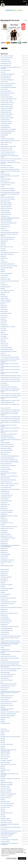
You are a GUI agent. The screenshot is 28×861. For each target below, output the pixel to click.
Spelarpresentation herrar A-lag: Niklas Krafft (10, 420)
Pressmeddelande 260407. (6, 76)
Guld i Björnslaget (4, 135)
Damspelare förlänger (5, 119)
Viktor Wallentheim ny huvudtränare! (8, 465)
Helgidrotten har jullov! (5, 770)
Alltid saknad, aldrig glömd (6, 221)
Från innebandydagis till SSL (6, 347)
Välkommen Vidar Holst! (5, 355)
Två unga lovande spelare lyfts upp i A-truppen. (10, 640)
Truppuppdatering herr (5, 226)
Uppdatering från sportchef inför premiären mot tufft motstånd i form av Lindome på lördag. (10, 643)
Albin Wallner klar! (4, 454)
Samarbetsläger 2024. (5, 491)
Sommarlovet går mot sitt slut (7, 57)
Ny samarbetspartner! (5, 95)
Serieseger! (3, 248)
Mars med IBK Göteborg (5, 77)
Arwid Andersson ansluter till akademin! (9, 387)
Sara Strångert (4, 336)
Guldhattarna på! (4, 241)
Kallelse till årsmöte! (5, 678)
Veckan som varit (4, 284)
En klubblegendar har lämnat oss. (7, 560)
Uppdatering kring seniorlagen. (7, 705)
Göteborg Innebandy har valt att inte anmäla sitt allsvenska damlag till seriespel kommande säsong (10, 692)
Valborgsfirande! (4, 502)
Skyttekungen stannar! (5, 59)
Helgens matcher (4, 258)
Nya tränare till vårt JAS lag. (6, 697)
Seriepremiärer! (4, 383)
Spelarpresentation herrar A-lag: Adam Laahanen (11, 393)
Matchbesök (3, 256)
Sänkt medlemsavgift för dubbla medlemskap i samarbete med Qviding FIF (10, 218)
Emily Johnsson (4, 307)
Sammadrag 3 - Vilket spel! (6, 577)
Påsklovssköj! (3, 228)
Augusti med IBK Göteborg (6, 133)
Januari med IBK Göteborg (6, 91)
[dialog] (14, 853)
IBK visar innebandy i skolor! (6, 620)
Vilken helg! (3, 244)
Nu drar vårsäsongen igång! (6, 273)
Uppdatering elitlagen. (5, 731)
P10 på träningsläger (5, 125)
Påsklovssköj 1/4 (4, 506)
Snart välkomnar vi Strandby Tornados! (9, 434)
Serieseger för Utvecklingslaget (7, 79)
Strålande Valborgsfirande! (6, 500)
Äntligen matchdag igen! (5, 554)
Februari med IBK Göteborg (6, 85)
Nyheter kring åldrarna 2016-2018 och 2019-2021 (10, 140)
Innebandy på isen (4, 556)
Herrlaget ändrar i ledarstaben (7, 108)
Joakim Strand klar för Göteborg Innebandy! (9, 663)
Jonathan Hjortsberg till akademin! (7, 458)
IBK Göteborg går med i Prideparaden (8, 479)
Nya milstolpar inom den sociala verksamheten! (10, 736)
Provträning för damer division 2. (7, 695)
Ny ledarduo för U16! (5, 180)
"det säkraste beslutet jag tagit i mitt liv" (9, 222)
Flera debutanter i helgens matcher (8, 263)
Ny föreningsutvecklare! (5, 645)
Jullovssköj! (3, 282)
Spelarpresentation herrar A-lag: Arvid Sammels (10, 379)
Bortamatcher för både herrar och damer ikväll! (10, 778)
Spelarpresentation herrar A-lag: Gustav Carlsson (11, 377)
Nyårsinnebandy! (4, 758)
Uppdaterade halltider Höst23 (7, 630)
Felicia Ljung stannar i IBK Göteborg (8, 182)
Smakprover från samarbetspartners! (8, 793)
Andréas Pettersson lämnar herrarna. (8, 764)
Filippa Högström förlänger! (6, 202)
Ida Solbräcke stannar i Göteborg (7, 188)
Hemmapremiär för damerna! (7, 812)
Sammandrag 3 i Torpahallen (6, 584)
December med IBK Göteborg (7, 96)
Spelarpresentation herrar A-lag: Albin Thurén (10, 404)
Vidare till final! (4, 330)
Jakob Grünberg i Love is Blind (7, 246)
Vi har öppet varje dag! (5, 788)
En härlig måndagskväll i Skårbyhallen (8, 87)
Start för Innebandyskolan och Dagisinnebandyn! (11, 827)
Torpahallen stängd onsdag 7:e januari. (9, 98)
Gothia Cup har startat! (5, 756)
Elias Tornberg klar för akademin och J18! (9, 459)
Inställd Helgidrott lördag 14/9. (7, 436)
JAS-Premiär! (3, 816)
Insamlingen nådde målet (6, 112)
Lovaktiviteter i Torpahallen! (6, 760)
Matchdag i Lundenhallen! (6, 792)
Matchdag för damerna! (5, 619)
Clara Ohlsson (3, 322)
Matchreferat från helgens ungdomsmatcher (10, 232)
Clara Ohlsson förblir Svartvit (6, 150)
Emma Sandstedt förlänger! (6, 204)
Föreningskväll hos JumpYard (6, 121)
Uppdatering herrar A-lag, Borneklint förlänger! (10, 489)
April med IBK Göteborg (5, 70)
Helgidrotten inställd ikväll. (6, 300)
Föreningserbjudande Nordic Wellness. (9, 601)
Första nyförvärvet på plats (6, 165)
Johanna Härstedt (4, 334)
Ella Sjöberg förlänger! (5, 210)
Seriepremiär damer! (5, 632)
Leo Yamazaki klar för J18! (6, 487)
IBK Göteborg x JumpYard (6, 286)
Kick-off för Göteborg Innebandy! (7, 446)
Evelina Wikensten (4, 338)
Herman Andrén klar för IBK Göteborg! (8, 670)
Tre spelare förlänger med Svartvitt (8, 152)
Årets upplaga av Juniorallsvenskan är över (9, 252)
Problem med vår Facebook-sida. (7, 603)
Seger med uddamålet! (5, 302)
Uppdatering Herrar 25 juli (6, 63)
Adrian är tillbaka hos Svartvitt (7, 55)
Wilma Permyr (3, 341)
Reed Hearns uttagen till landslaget (8, 83)
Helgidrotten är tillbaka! (5, 752)
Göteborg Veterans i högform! (7, 349)
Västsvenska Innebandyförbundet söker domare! (11, 831)
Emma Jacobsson (4, 317)
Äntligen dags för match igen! (6, 782)
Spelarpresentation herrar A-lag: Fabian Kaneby (10, 416)
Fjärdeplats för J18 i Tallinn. (6, 214)
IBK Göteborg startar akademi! (7, 510)
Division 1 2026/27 (4, 89)
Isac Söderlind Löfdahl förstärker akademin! (10, 456)
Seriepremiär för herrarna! (6, 820)
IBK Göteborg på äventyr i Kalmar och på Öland (10, 192)
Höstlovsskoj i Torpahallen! (6, 790)
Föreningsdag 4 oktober (5, 127)
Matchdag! (3, 136)
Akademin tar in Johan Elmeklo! (7, 444)
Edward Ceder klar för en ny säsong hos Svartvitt (11, 158)
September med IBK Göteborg (7, 114)
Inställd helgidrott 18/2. (5, 723)
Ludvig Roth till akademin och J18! (7, 402)
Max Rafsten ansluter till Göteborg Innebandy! (10, 662)
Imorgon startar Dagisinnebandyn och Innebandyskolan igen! (8, 750)
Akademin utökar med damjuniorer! (8, 237)
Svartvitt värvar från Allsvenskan (7, 154)
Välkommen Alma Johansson (6, 208)
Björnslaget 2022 (4, 829)
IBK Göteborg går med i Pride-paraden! (8, 683)
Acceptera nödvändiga (11, 858)
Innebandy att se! (4, 324)
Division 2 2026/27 (4, 81)
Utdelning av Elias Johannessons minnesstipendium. (7, 709)
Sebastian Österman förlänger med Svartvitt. (10, 169)
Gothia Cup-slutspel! (5, 754)
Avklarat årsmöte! (4, 660)
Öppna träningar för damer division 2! (8, 656)
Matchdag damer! (4, 508)
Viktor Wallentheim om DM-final (7, 290)
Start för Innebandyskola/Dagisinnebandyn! (10, 461)
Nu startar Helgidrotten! (5, 442)
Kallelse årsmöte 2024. (5, 478)
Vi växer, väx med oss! (5, 493)
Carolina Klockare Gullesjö (6, 313)
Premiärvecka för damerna (6, 123)
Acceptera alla (22, 858)
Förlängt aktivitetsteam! (5, 654)
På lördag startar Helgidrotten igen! (8, 131)
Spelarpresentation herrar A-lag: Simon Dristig (10, 400)
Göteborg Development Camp (7, 676)
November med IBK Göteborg (7, 106)
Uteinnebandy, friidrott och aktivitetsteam (9, 476)
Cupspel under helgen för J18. (7, 495)
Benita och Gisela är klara (6, 115)
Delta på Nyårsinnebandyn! (6, 561)
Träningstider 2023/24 (5, 649)
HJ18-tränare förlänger (5, 174)
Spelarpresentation (5, 343)
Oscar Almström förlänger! (6, 61)
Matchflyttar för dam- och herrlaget (8, 326)
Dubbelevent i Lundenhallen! (6, 784)
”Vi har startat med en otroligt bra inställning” (10, 357)
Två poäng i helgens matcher (6, 267)
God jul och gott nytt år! (5, 762)
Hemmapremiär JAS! (5, 385)
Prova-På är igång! (4, 617)
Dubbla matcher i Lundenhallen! (7, 254)
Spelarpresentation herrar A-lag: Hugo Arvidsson (11, 381)
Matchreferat (3, 243)
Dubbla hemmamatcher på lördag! (8, 715)
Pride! (2, 682)
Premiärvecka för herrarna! (6, 822)
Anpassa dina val (5, 855)
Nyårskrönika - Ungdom (5, 279)
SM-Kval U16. (3, 353)
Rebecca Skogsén (4, 311)
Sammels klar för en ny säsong (7, 167)
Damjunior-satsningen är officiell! (7, 197)
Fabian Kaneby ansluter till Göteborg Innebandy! (11, 668)
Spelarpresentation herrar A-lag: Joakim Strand (10, 410)
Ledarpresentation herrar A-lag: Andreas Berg (10, 359)
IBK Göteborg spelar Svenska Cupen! (8, 146)
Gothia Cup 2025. (4, 277)
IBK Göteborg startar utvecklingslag (8, 190)
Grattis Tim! (3, 72)
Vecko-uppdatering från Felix (6, 628)
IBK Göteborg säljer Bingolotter (7, 588)
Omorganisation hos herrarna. (7, 522)
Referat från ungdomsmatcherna (7, 239)
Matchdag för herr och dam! (6, 536)
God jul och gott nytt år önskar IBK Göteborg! (10, 281)
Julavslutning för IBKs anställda (7, 565)
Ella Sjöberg (3, 340)
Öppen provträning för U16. (6, 463)
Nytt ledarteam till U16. (5, 687)
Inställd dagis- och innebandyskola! (8, 437)
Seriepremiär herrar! (5, 634)
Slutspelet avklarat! (4, 275)
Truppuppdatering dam (5, 212)
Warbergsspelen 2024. (5, 504)
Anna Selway (3, 328)
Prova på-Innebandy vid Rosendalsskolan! (9, 839)
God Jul (2, 563)
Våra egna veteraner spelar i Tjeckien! (8, 598)
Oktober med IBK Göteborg (6, 110)
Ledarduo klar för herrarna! (6, 835)
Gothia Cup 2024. (4, 558)
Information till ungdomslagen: (7, 805)
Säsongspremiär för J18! (5, 408)
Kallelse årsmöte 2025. (5, 201)
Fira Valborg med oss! (5, 216)
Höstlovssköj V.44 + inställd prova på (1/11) (9, 613)
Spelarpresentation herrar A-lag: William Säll (10, 411)
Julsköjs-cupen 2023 (5, 571)
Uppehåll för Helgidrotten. (6, 206)
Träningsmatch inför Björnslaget (7, 138)
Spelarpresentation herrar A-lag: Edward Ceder (10, 388)
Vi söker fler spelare (5, 230)
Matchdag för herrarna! (10, 20)
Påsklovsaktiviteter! (5, 699)
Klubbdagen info (4, 514)
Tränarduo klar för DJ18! (5, 184)
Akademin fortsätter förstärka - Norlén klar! (9, 483)
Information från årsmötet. (6, 469)
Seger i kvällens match (5, 292)
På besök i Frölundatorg (5, 534)
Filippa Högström (4, 305)
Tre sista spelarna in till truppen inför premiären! (11, 636)
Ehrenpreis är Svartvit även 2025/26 (8, 160)
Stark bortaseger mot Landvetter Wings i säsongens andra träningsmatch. (9, 833)
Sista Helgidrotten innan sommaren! (8, 685)
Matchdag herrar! (4, 519)
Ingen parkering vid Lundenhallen (7, 93)
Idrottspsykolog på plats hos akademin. (9, 351)
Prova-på (2, 260)
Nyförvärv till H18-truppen (6, 179)
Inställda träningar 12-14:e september (8, 129)
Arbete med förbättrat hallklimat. (7, 803)
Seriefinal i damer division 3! (6, 703)
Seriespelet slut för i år (5, 224)
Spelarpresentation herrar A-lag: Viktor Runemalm (11, 395)
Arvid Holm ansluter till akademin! (7, 485)
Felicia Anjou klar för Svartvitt (6, 148)
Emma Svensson (4, 315)
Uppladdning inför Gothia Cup (7, 104)
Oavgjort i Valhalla (4, 298)
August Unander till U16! (5, 452)
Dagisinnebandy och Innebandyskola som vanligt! (11, 607)
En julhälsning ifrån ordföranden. (7, 102)
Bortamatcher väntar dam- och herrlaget (9, 265)
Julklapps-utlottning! (5, 569)
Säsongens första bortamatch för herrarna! (9, 626)
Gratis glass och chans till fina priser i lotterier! (10, 711)
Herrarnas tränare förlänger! (6, 680)
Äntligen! (2, 647)
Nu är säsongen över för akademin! (8, 199)
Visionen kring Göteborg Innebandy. (8, 674)
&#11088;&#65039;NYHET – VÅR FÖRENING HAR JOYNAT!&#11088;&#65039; (10, 546)
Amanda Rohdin (4, 321)
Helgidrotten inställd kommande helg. (8, 713)
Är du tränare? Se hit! (5, 467)
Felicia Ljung (3, 319)
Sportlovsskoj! (3, 729)
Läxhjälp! (2, 732)
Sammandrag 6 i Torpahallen (6, 512)
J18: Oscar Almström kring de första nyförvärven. (10, 418)
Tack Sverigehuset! (4, 498)
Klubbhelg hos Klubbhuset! (6, 448)
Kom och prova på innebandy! (7, 744)
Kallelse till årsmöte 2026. (6, 65)
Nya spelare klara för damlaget (7, 117)
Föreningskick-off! (4, 837)
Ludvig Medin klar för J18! (6, 497)
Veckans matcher (4, 144)
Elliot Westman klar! (5, 471)
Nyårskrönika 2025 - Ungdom (6, 100)
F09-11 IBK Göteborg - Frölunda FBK (8, 538)
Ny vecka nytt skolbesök (6, 594)
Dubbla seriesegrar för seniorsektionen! (9, 701)
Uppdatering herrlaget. (5, 672)
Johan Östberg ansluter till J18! (7, 450)
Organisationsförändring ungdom (7, 74)
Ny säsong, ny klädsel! (5, 841)
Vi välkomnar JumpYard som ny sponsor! (9, 526)
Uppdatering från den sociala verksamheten (10, 658)
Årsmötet (2, 186)
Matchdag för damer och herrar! (7, 528)
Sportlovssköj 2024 (4, 539)
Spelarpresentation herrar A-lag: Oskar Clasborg (11, 375)
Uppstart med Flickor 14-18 (6, 142)
